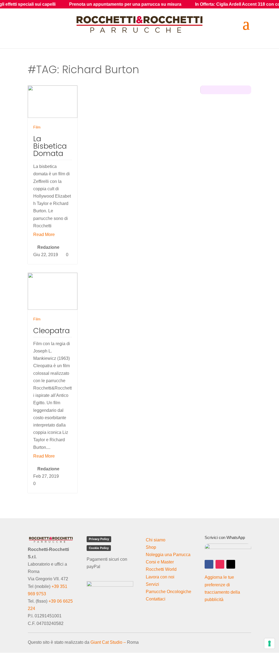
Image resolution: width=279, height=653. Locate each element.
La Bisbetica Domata (50, 146)
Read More (44, 234)
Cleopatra (51, 331)
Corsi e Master (160, 562)
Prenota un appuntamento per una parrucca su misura (109, 4)
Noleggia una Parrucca (168, 554)
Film (37, 127)
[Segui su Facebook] (209, 564)
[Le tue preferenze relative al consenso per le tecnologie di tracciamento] (269, 643)
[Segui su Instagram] (220, 564)
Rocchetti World (161, 569)
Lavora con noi (160, 577)
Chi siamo (155, 540)
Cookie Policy (99, 548)
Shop (151, 547)
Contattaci (155, 599)
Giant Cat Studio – (108, 642)
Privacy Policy (99, 539)
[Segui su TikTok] (230, 564)
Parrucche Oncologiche (168, 591)
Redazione (48, 247)
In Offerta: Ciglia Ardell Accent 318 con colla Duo (229, 4)
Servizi (152, 584)
